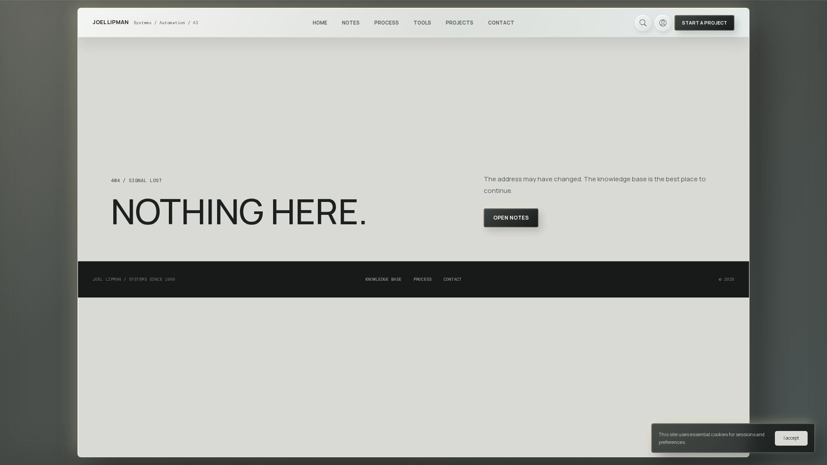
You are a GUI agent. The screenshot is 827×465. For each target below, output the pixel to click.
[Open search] (643, 23)
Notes (351, 22)
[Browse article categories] (363, 22)
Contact (501, 22)
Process (386, 22)
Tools (422, 22)
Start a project (704, 22)
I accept (791, 438)
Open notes (511, 217)
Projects (459, 22)
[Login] (663, 23)
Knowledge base (383, 279)
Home (320, 22)
